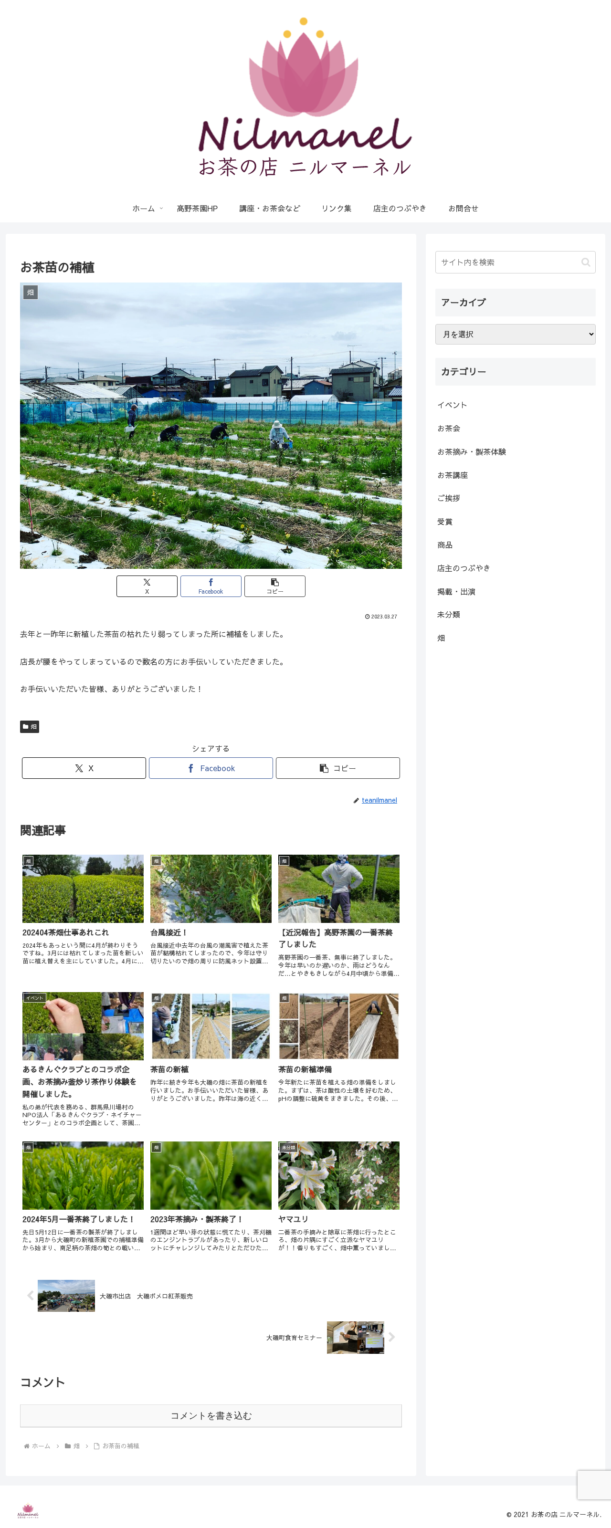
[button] (275, 586)
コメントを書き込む (211, 1416)
